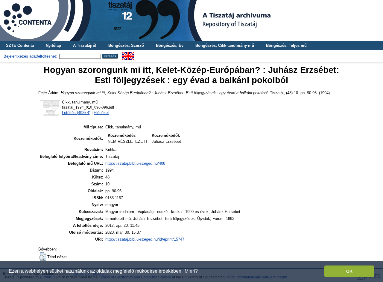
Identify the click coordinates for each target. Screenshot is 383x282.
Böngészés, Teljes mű (286, 45)
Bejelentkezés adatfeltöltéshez (30, 56)
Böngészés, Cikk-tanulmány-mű (224, 45)
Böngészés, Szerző (126, 45)
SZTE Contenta (20, 45)
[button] (42, 256)
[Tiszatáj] (191, 20)
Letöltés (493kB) (76, 112)
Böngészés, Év (169, 45)
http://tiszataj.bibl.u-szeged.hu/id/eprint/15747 (144, 239)
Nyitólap (53, 45)
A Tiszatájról (84, 45)
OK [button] (349, 271)
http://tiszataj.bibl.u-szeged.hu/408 (135, 163)
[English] (128, 54)
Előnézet (101, 112)
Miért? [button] (191, 271)
